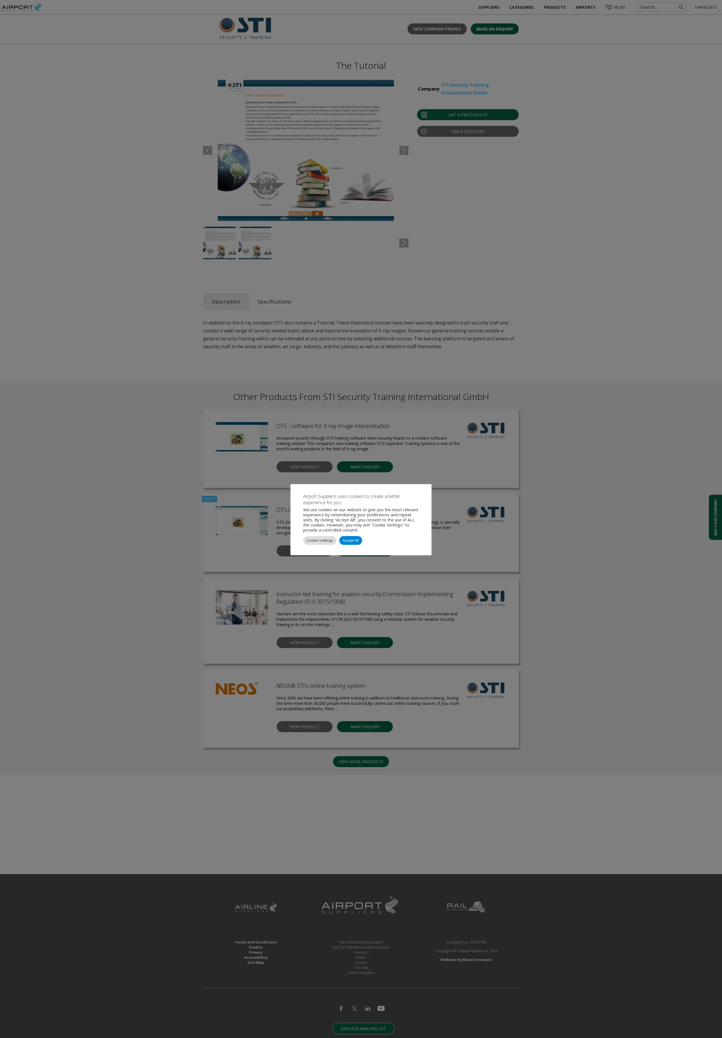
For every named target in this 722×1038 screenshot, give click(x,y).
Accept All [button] (351, 540)
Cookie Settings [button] (320, 540)
